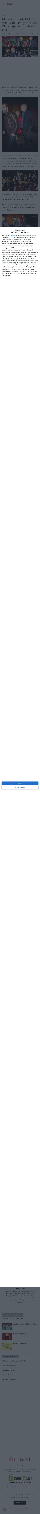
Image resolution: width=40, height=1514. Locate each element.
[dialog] (20, 757)
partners (12, 235)
